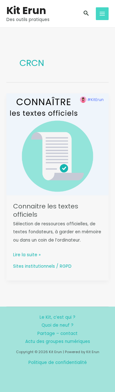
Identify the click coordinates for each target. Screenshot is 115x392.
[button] (86, 13)
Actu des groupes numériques (57, 341)
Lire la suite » (27, 255)
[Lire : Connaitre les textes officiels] (57, 144)
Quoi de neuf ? (57, 325)
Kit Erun (26, 10)
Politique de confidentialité (57, 362)
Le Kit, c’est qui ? (57, 317)
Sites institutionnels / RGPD (42, 266)
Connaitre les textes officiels (45, 210)
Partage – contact (57, 333)
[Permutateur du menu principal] (102, 13)
